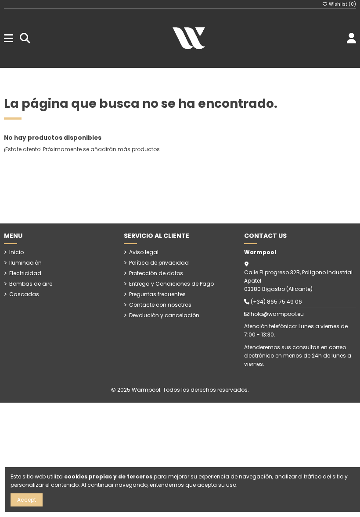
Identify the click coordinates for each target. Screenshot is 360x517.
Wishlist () (342, 4)
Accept (26, 499)
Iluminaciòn (25, 262)
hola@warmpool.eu (277, 314)
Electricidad (25, 273)
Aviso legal (143, 252)
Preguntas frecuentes (157, 294)
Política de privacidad (159, 262)
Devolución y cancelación (164, 315)
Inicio (16, 252)
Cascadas (24, 294)
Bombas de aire (30, 283)
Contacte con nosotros (160, 304)
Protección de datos (156, 273)
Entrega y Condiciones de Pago (171, 283)
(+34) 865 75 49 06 (276, 301)
